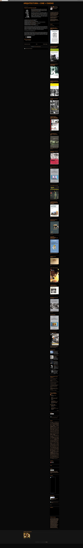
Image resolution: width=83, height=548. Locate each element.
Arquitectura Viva (55, 426)
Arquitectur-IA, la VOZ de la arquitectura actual (54, 405)
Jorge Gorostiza (55, 6)
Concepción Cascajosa (57, 432)
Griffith (50, 440)
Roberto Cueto (55, 453)
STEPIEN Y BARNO (53, 404)
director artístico (52, 434)
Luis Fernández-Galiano (53, 447)
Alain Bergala (55, 422)
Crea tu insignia (51, 493)
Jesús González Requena (54, 443)
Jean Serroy (57, 441)
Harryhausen (53, 440)
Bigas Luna (56, 427)
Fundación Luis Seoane (52, 439)
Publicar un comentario (28, 40)
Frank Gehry (57, 438)
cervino (58, 430)
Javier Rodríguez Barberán (52, 441)
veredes (52, 397)
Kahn (55, 446)
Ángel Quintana (57, 423)
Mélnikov (51, 448)
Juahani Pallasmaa (54, 445)
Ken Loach (58, 446)
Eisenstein (55, 435)
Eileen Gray (53, 435)
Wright (53, 458)
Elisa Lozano (57, 435)
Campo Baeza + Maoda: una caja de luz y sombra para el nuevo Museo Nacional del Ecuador (54, 402)
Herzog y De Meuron (56, 440)
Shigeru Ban (58, 455)
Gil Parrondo (56, 439)
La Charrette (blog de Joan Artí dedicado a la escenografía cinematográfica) (54, 385)
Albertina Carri (57, 422)
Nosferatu (54, 449)
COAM (52, 432)
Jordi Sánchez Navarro (52, 444)
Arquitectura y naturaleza (53, 395)
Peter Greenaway (52, 450)
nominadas (36, 32)
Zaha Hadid (55, 458)
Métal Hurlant (53, 448)
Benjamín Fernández (52, 427)
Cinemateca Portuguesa (52, 431)
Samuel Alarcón (54, 454)
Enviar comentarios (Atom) (37, 46)
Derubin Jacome (53, 433)
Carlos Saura (53, 430)
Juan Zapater (53, 446)
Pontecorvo (51, 451)
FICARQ (53, 437)
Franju (55, 438)
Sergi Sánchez (55, 455)
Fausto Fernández (55, 436)
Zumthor (56, 458)
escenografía (51, 436)
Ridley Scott (53, 453)
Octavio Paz (56, 449)
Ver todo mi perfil (55, 8)
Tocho (51, 394)
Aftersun (31, 22)
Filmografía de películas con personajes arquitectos (56, 356)
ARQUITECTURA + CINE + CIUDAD (39, 3)
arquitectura (51, 426)
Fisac (50, 438)
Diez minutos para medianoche (33, 23)
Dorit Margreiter (57, 434)
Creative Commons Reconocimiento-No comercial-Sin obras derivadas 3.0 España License (54, 472)
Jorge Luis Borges (57, 444)
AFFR (50, 422)
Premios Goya (36, 11)
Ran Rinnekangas (57, 451)
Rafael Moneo (53, 451)
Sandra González (57, 454)
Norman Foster (51, 449)
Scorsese (53, 455)
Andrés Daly (54, 423)
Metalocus (55, 448)
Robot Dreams (32, 21)
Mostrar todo (58, 410)
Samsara (32, 20)
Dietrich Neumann (57, 433)
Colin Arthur (54, 432)
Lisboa (50, 447)
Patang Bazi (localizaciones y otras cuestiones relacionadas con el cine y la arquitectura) (54, 388)
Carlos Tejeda (56, 430)
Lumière (57, 447)
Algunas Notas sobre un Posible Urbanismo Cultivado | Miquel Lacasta (54, 398)
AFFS (52, 422)
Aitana (31, 24)
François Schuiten (53, 438)
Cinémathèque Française (57, 431)
